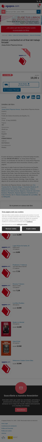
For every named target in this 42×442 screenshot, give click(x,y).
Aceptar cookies (31, 228)
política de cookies (22, 224)
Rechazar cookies (11, 228)
